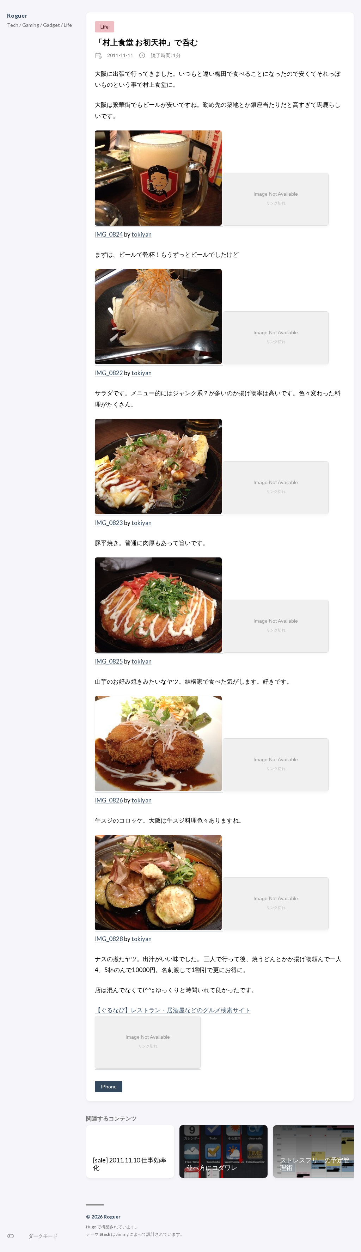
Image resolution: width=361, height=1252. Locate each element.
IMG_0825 (109, 661)
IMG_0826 (109, 800)
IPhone (108, 1086)
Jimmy (122, 1234)
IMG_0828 (109, 938)
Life (104, 27)
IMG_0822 (109, 373)
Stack (104, 1234)
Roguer (17, 15)
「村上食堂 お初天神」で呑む (146, 42)
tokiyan (141, 234)
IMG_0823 (109, 522)
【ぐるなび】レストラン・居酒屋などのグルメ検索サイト (173, 1010)
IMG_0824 (109, 234)
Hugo (91, 1226)
